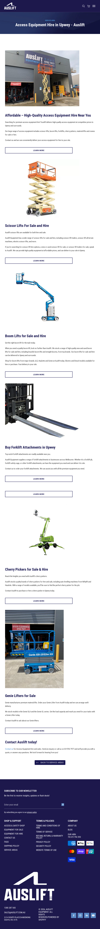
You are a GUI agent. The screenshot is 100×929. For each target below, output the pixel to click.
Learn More (38, 150)
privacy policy (32, 812)
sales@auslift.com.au (14, 913)
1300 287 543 (10, 908)
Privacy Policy (43, 842)
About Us (72, 826)
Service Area (50, 20)
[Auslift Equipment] (10, 6)
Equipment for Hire (13, 834)
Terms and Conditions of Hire (48, 827)
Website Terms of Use (46, 850)
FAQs (6, 842)
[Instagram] (80, 915)
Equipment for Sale (13, 830)
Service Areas (10, 850)
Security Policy (43, 846)
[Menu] (94, 6)
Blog (70, 830)
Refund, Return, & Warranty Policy (49, 837)
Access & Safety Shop (14, 826)
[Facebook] (73, 915)
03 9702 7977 (69, 749)
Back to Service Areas (52, 762)
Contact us (9, 749)
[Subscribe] (62, 804)
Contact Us (9, 838)
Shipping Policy (11, 846)
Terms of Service (44, 832)
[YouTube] (93, 915)
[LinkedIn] (86, 915)
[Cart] (89, 6)
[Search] (83, 6)
